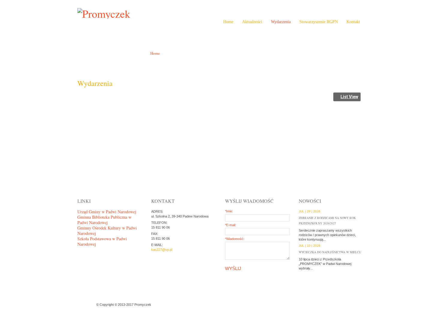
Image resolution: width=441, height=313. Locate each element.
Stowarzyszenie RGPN (318, 22)
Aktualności (252, 22)
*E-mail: (230, 225)
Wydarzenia (281, 22)
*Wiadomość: (234, 239)
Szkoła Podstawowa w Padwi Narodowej (102, 241)
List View (349, 96)
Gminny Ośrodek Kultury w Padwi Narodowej (107, 230)
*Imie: (229, 211)
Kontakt (353, 22)
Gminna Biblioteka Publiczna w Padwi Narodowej (104, 219)
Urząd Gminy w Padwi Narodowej (106, 211)
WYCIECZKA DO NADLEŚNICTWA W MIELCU (330, 252)
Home (228, 22)
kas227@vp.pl (161, 249)
